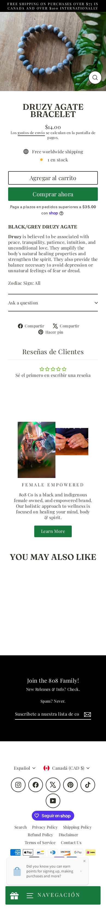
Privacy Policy (45, 827)
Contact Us (71, 842)
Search (20, 827)
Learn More (53, 531)
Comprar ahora (53, 194)
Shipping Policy (77, 827)
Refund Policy (40, 834)
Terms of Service (40, 842)
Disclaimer (68, 834)
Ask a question (23, 302)
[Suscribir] (86, 714)
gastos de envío (31, 132)
